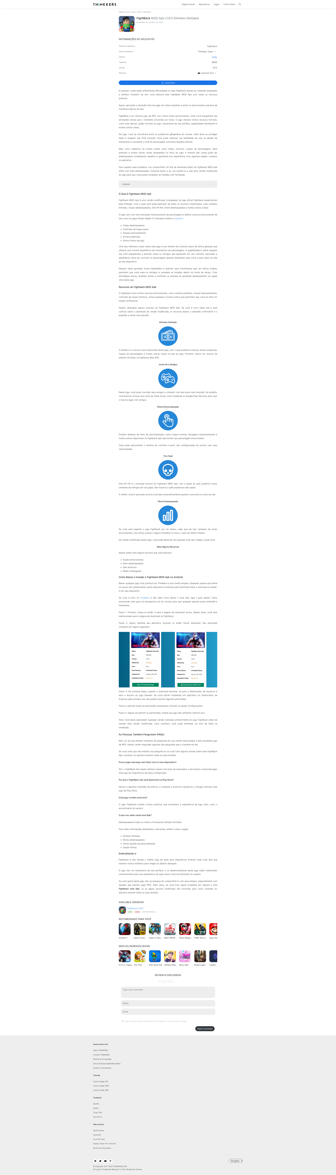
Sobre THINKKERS (100, 1050)
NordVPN (97, 1135)
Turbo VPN (97, 1112)
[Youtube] (105, 1161)
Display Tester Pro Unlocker (104, 1144)
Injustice (179, 218)
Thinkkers (144, 597)
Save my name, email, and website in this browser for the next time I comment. (156, 1021)
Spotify (96, 1104)
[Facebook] (95, 1161)
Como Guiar (229, 4)
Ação (139, 12)
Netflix (96, 1108)
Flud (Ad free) (99, 1139)
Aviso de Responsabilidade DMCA (106, 1064)
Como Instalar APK (100, 1081)
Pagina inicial (124, 12)
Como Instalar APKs (101, 1086)
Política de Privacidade (102, 1059)
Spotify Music (98, 1130)
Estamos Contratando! (102, 1068)
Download (168, 83)
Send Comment (205, 1028)
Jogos (216, 4)
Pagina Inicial (188, 4)
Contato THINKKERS (101, 1055)
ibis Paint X (97, 1117)
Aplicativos (204, 4)
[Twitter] (100, 1161)
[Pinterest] (110, 1161)
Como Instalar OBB (100, 1090)
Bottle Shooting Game (102, 1148)
